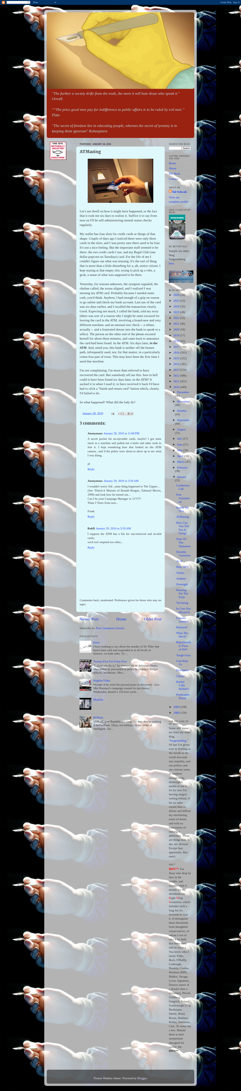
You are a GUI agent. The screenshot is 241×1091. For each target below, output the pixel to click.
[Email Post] (112, 413)
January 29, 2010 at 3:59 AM (113, 528)
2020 (176, 329)
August (181, 429)
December (183, 392)
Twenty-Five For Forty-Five (110, 661)
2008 (176, 712)
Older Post (152, 619)
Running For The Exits (182, 593)
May (180, 450)
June (180, 444)
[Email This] (119, 413)
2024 (176, 306)
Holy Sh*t (182, 566)
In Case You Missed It (183, 610)
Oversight (182, 584)
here (171, 263)
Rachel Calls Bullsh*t (182, 685)
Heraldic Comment (183, 553)
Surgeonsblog (178, 740)
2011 (176, 381)
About (172, 168)
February (182, 467)
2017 (176, 346)
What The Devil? (182, 634)
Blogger (142, 1078)
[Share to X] (125, 413)
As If (179, 561)
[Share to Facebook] (129, 413)
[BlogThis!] (122, 413)
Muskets (98, 699)
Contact (173, 178)
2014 (176, 364)
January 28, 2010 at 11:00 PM (121, 433)
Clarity (180, 676)
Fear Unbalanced (183, 498)
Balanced (181, 627)
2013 (176, 369)
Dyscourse (182, 670)
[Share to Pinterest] (132, 413)
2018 (176, 341)
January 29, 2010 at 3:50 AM (121, 480)
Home (121, 619)
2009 (176, 707)
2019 (176, 335)
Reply (91, 469)
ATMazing (182, 516)
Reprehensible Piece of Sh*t (183, 646)
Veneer (180, 572)
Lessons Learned (182, 619)
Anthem (181, 578)
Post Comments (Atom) (110, 628)
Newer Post (89, 619)
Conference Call (183, 487)
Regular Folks (101, 680)
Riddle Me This (182, 509)
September (183, 420)
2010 (176, 387)
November (183, 401)
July (180, 438)
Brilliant (98, 717)
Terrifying (182, 602)
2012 (176, 375)
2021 (176, 323)
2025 (176, 300)
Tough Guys (183, 655)
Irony (96, 642)
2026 (176, 295)
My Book (174, 173)
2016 (176, 352)
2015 (176, 358)
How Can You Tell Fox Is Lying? (182, 528)
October (182, 410)
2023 (176, 312)
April (180, 456)
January (181, 477)
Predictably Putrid (183, 696)
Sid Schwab (179, 191)
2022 (176, 318)
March (181, 461)
